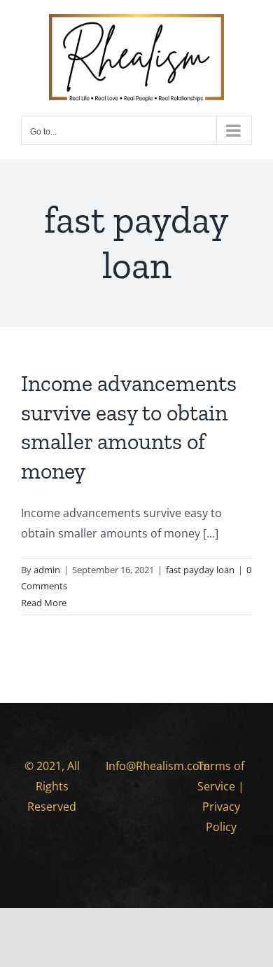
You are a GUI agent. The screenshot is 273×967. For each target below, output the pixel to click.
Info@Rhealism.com (158, 766)
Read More (43, 602)
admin (47, 569)
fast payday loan (200, 569)
